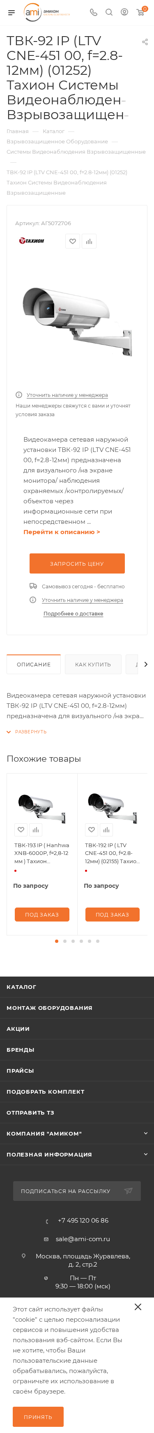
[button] (57, 941)
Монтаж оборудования (50, 1007)
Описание (34, 664)
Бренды (20, 1049)
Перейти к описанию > (61, 532)
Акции (18, 1028)
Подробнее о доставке (73, 614)
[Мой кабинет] (124, 13)
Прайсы (20, 1070)
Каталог (22, 987)
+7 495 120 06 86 (83, 1220)
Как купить (93, 664)
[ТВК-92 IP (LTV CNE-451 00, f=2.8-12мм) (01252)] (77, 322)
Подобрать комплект (45, 1091)
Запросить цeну (77, 564)
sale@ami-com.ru (83, 1239)
